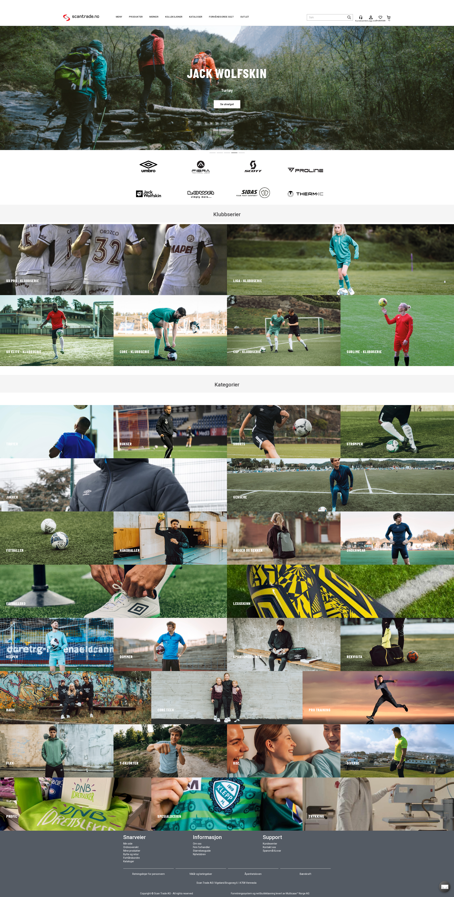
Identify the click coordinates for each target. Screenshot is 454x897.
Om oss (197, 843)
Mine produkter (131, 850)
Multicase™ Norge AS (297, 893)
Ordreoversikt (131, 847)
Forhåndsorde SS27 (221, 16)
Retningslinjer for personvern (148, 874)
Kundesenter (270, 843)
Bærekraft (305, 874)
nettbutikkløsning (265, 893)
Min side (127, 843)
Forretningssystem (241, 893)
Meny (119, 16)
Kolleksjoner (173, 16)
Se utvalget (227, 104)
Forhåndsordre (131, 857)
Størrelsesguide (202, 850)
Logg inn (371, 18)
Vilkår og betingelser (200, 874)
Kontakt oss (269, 847)
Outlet (244, 16)
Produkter (136, 16)
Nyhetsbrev (199, 854)
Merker (153, 16)
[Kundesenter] (360, 17)
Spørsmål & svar (272, 850)
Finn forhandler (201, 847)
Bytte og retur (131, 854)
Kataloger (195, 16)
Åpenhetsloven (253, 874)
